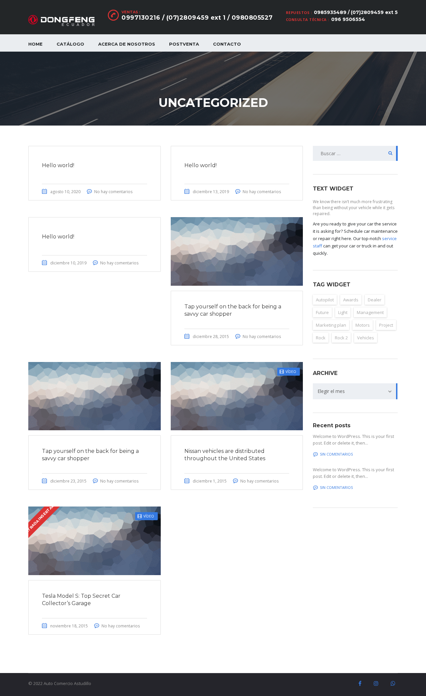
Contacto (227, 44)
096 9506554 (348, 19)
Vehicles (365, 338)
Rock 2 (341, 338)
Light (342, 312)
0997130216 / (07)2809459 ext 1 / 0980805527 (197, 17)
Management (370, 312)
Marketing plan (331, 325)
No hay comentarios (113, 191)
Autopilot (325, 300)
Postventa (184, 44)
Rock (320, 338)
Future (322, 312)
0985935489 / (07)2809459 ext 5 (356, 12)
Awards (350, 300)
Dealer (374, 300)
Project (386, 325)
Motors (362, 325)
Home (35, 44)
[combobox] (355, 391)
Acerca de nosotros (126, 44)
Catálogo (70, 44)
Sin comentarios (336, 454)
